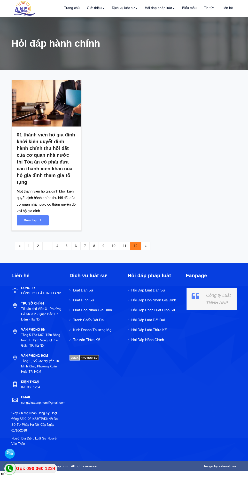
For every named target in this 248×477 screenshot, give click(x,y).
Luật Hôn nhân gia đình (92, 310)
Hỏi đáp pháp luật (158, 8)
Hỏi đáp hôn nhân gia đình (153, 300)
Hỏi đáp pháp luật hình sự (153, 310)
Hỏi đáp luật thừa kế (149, 330)
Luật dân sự (83, 290)
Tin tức (209, 8)
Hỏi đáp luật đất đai (148, 320)
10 (114, 246)
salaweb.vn (227, 466)
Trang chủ (72, 8)
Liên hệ (227, 8)
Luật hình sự (83, 300)
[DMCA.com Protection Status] (84, 357)
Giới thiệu (94, 8)
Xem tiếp (31, 220)
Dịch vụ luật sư (123, 8)
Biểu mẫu (189, 8)
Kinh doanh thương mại (92, 330)
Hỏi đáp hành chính (147, 340)
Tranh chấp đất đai (88, 320)
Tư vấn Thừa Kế (86, 340)
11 (124, 246)
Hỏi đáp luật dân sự (148, 290)
